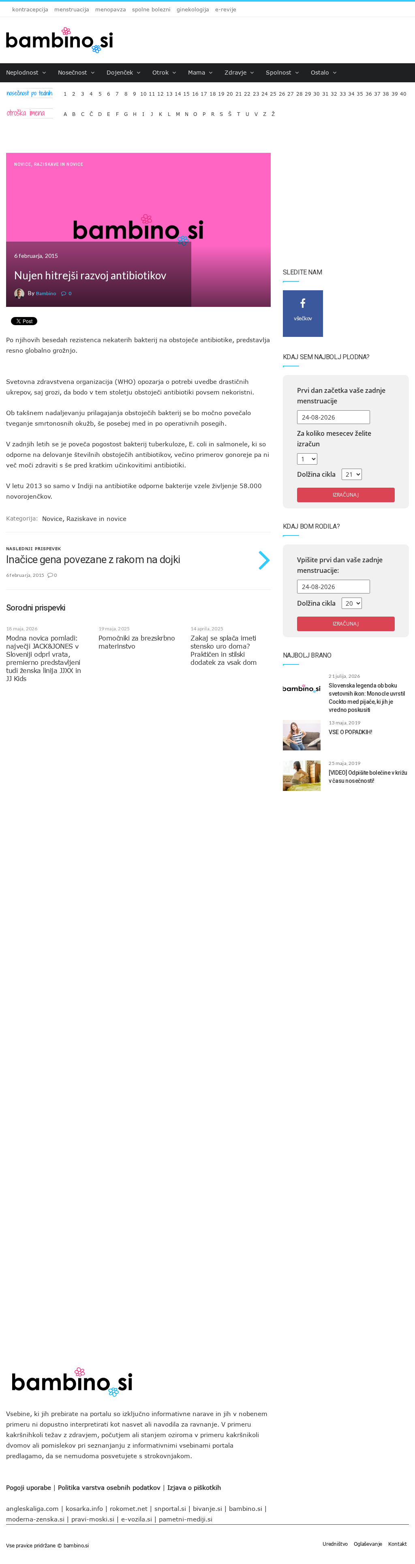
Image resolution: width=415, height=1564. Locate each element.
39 (394, 92)
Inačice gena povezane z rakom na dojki (93, 559)
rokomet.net (129, 1508)
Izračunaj (346, 494)
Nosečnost (73, 72)
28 (299, 92)
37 (377, 92)
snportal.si (170, 1508)
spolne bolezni (151, 9)
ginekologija (193, 9)
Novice (22, 164)
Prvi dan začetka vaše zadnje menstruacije (341, 395)
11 (152, 92)
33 (343, 92)
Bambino (46, 293)
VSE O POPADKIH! (350, 732)
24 (264, 92)
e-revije (225, 9)
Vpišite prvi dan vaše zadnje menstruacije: (340, 565)
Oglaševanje (368, 1544)
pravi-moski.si (92, 1519)
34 (351, 92)
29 (308, 92)
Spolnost (279, 72)
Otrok (161, 72)
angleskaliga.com (32, 1508)
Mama (197, 72)
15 (186, 92)
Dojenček (121, 72)
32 (334, 92)
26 (282, 92)
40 (403, 92)
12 (160, 92)
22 (247, 92)
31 (325, 92)
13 (169, 92)
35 (360, 92)
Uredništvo (335, 1544)
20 (230, 92)
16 (195, 92)
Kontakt (397, 1544)
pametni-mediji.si (185, 1519)
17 (204, 92)
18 (213, 92)
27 (290, 92)
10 (143, 92)
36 (369, 92)
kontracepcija (30, 9)
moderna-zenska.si (35, 1519)
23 (256, 92)
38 (386, 92)
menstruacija (71, 9)
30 (316, 92)
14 (178, 92)
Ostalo (321, 72)
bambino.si (245, 1508)
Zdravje (236, 72)
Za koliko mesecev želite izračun (334, 438)
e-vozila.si (136, 1519)
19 (221, 92)
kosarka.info (84, 1508)
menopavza (110, 9)
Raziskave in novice (58, 164)
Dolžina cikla (316, 474)
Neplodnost (23, 72)
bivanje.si (207, 1508)
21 (238, 92)
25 (273, 92)
